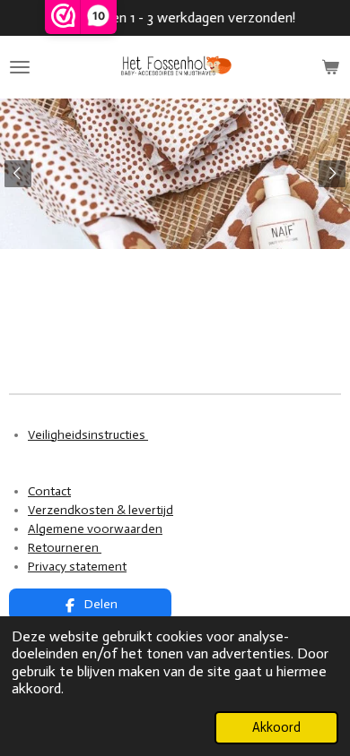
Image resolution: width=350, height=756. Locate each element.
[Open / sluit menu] (19, 67)
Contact (49, 491)
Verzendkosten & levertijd (100, 510)
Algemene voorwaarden (95, 529)
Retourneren (64, 547)
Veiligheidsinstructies (88, 434)
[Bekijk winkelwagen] (330, 67)
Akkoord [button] (276, 727)
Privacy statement (77, 566)
